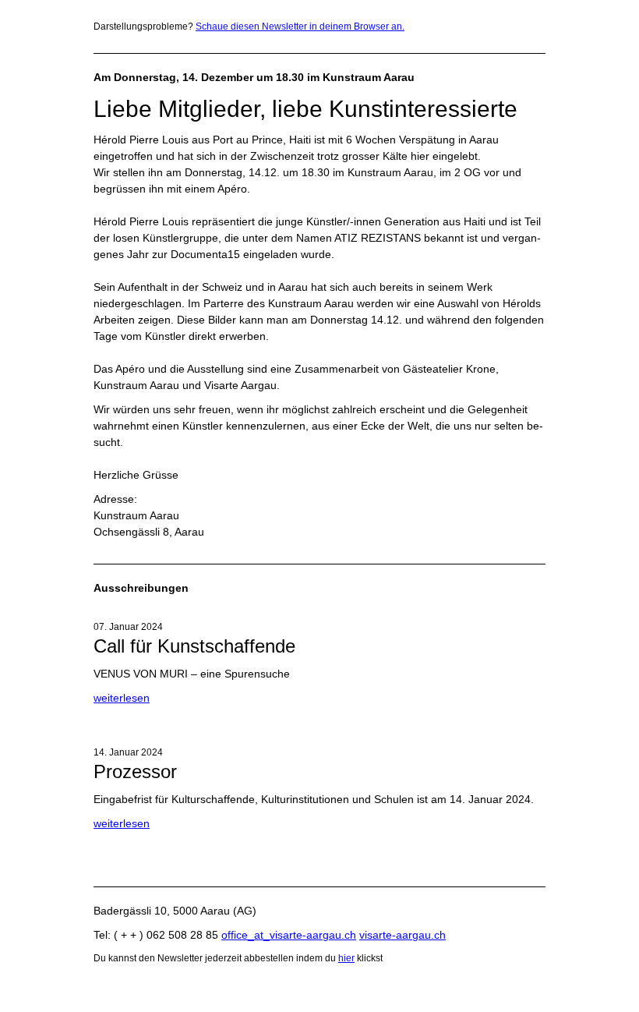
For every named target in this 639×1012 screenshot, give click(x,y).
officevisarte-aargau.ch (288, 935)
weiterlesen (122, 698)
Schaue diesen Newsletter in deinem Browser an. (300, 26)
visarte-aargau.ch (402, 935)
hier (346, 958)
